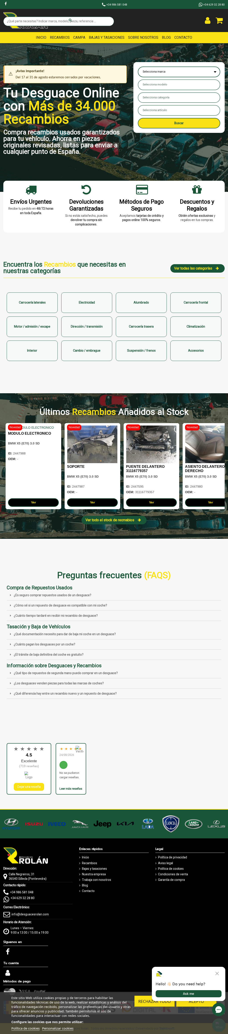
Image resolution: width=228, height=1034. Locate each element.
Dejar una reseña (29, 787)
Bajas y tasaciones (94, 869)
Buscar (179, 123)
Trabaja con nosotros (96, 880)
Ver (33, 502)
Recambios (89, 863)
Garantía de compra (171, 880)
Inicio (85, 857)
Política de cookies (171, 869)
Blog (85, 885)
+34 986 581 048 (21, 892)
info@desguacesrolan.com (30, 914)
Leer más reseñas (70, 789)
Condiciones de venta (173, 874)
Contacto (88, 891)
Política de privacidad (172, 857)
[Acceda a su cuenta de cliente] (208, 20)
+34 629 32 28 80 (23, 898)
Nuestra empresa (94, 874)
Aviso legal (165, 863)
